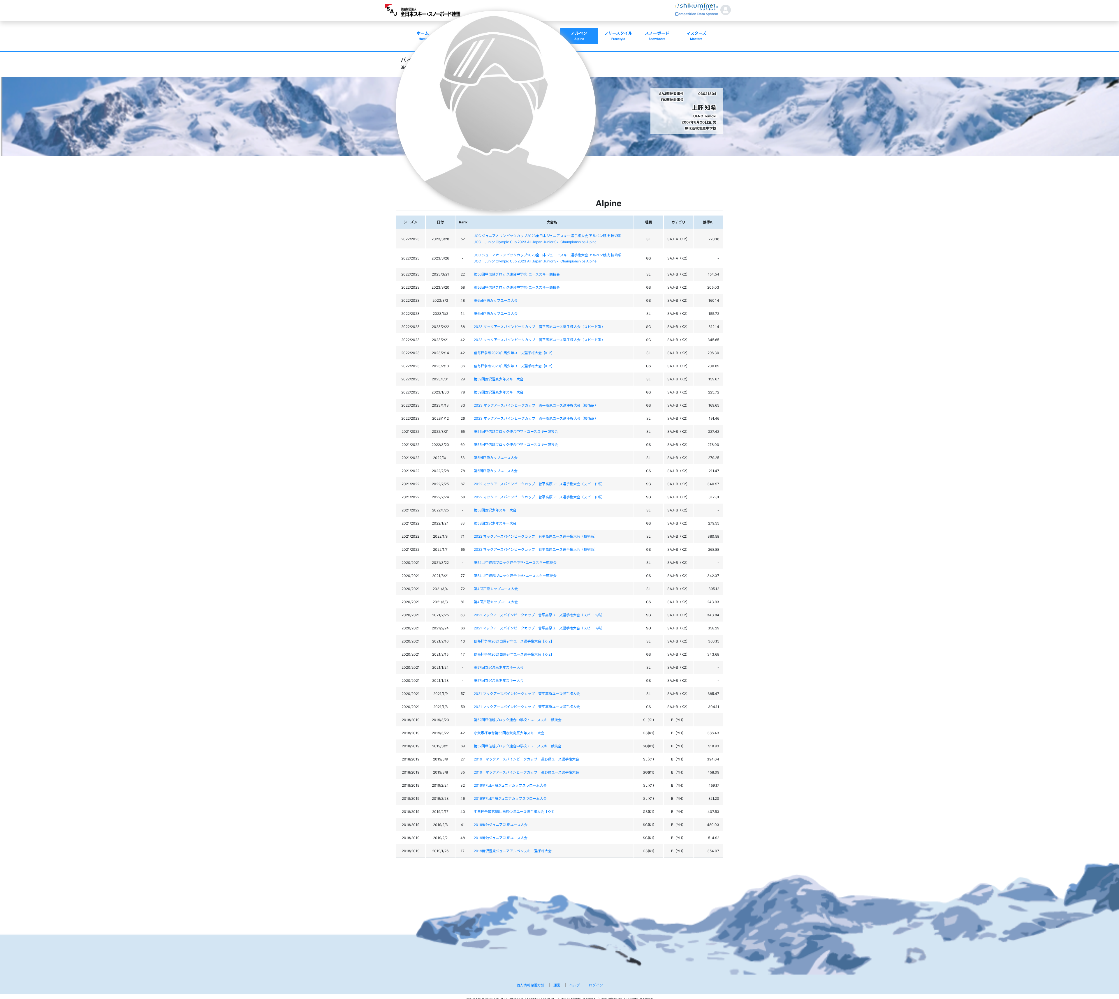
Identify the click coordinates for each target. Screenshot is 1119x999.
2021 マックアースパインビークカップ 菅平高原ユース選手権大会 (527, 693)
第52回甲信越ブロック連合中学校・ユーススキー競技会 (518, 720)
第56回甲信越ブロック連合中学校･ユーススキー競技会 (517, 274)
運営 (556, 985)
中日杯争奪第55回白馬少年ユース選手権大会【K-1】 (515, 811)
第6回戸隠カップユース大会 (496, 300)
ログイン (596, 985)
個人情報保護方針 (530, 985)
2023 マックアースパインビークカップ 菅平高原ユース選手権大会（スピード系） (539, 326)
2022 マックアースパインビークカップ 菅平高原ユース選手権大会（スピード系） (539, 484)
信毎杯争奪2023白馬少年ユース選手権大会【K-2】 (514, 353)
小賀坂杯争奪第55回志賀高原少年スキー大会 (509, 733)
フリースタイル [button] (618, 36)
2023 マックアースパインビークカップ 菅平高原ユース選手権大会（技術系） (536, 405)
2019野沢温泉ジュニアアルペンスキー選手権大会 (513, 851)
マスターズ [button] (696, 36)
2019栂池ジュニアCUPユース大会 (500, 825)
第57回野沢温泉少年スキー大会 (498, 667)
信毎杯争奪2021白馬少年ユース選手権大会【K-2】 (514, 641)
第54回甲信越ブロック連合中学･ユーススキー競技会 (515, 562)
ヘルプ (574, 985)
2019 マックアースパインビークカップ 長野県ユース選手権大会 (526, 759)
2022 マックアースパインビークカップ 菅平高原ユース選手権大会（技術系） (536, 536)
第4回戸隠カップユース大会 (496, 589)
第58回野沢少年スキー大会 (495, 510)
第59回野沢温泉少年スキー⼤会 (498, 379)
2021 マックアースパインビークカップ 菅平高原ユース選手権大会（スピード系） (539, 615)
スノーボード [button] (657, 36)
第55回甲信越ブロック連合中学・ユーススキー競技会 (516, 431)
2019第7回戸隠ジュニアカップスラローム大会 (510, 785)
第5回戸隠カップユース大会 (496, 458)
